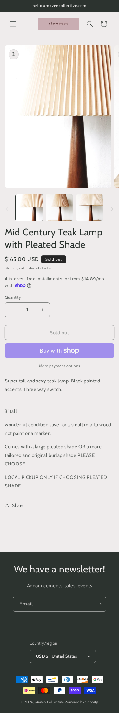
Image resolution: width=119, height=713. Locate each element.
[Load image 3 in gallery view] (89, 207)
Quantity (13, 297)
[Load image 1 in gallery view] (29, 207)
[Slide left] (7, 209)
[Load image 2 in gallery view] (59, 207)
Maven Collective (49, 702)
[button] (13, 24)
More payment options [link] (59, 365)
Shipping (12, 268)
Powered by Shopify (81, 702)
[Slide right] (112, 209)
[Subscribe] (99, 604)
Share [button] (18, 505)
